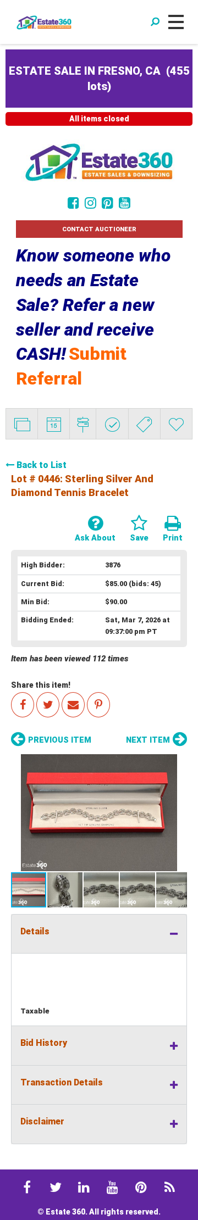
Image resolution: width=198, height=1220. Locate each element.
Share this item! (40, 685)
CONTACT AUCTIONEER (99, 229)
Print (173, 538)
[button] (99, 812)
